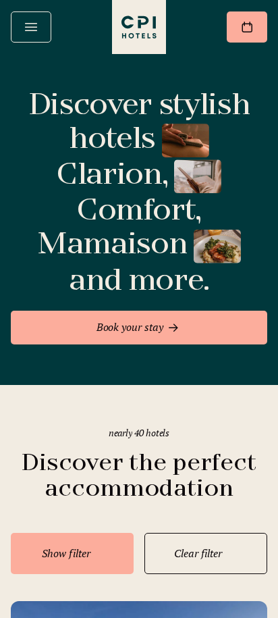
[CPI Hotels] (139, 27)
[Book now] (247, 27)
